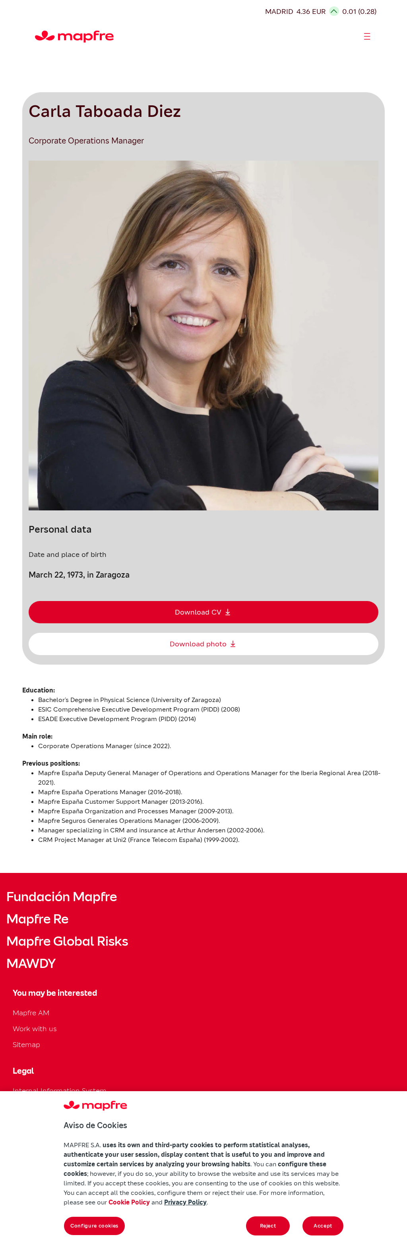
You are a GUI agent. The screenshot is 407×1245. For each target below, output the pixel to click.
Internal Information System (60, 1090)
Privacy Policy (185, 1202)
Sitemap (26, 1044)
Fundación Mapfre (61, 897)
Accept (323, 1225)
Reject (268, 1225)
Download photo (198, 643)
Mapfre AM (31, 1012)
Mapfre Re (37, 919)
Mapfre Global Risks (67, 941)
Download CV (198, 612)
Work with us (35, 1028)
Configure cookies (94, 1225)
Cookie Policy (129, 1202)
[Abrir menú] (367, 36)
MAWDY (31, 964)
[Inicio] (38, 37)
